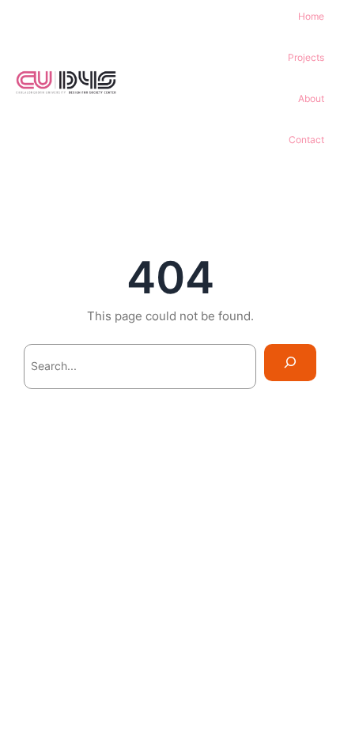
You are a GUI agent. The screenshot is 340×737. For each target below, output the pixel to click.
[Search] (290, 362)
